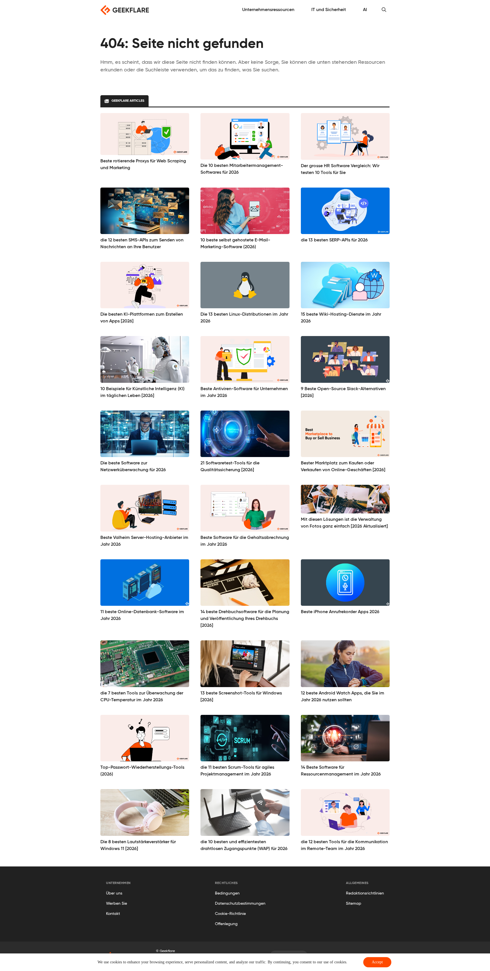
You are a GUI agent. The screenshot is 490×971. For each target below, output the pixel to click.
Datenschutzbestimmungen (240, 904)
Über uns (114, 893)
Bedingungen (227, 893)
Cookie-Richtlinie (230, 914)
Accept (377, 962)
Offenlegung (226, 924)
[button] (384, 10)
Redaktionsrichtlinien (365, 893)
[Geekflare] (124, 10)
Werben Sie (116, 904)
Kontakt (113, 914)
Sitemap (353, 904)
